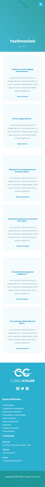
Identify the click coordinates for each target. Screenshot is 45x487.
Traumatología (8, 405)
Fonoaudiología (8, 431)
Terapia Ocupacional (10, 428)
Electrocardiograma (10, 421)
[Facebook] (17, 388)
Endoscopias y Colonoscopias (14, 415)
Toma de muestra (9, 418)
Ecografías (6, 425)
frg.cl (22, 480)
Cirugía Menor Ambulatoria (13, 408)
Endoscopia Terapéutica (11, 412)
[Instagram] (27, 388)
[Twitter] (22, 388)
